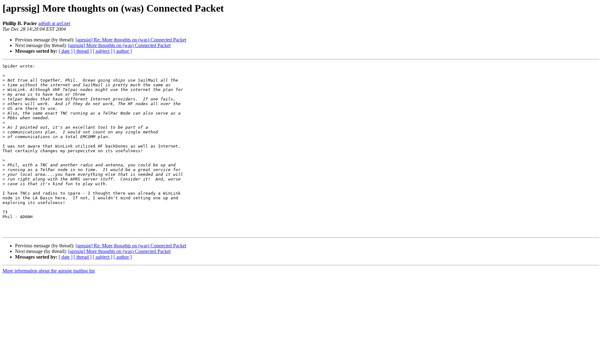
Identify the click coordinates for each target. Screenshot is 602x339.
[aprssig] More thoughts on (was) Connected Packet (119, 45)
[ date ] (65, 51)
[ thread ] (83, 51)
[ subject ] (102, 51)
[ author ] (123, 51)
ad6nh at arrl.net (54, 23)
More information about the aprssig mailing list (49, 270)
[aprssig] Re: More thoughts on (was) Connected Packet (131, 39)
